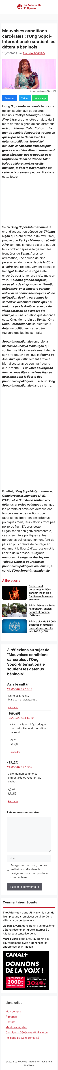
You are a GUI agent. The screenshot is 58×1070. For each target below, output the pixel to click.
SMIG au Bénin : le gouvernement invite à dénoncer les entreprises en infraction (26, 942)
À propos (11, 1016)
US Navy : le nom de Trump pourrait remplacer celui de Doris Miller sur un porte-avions (28, 916)
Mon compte (13, 1011)
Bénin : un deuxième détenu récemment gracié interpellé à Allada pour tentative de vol (29, 929)
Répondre (13, 707)
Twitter (24, 98)
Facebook (10, 98)
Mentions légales (16, 1027)
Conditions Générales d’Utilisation (27, 1032)
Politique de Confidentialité (22, 1037)
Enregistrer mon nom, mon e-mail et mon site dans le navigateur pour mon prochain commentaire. (29, 871)
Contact (10, 1022)
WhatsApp (40, 98)
